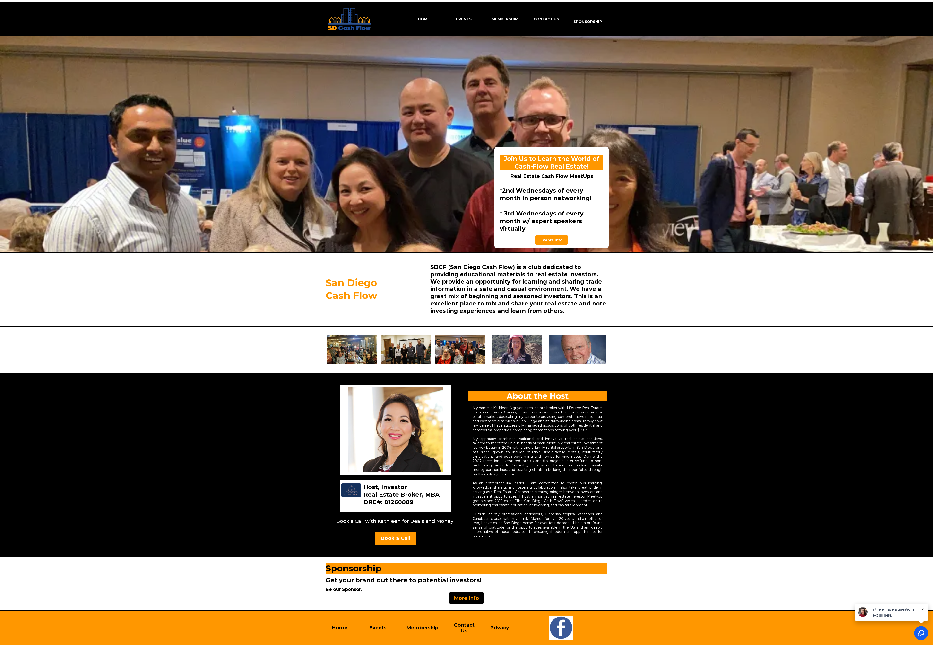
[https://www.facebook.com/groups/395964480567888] (561, 628)
